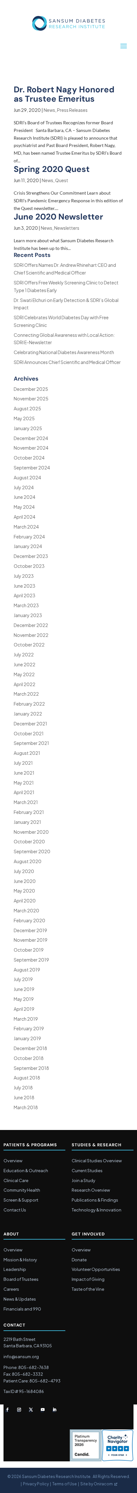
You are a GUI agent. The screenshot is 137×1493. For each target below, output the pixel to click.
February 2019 (29, 1028)
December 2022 (31, 625)
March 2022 (26, 694)
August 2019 (27, 969)
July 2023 (24, 576)
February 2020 (29, 920)
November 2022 (31, 635)
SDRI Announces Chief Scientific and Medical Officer (67, 362)
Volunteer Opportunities (96, 1269)
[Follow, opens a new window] (7, 1409)
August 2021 (27, 753)
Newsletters (66, 228)
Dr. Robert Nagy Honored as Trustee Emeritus (64, 94)
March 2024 (26, 527)
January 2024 (28, 546)
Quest (61, 180)
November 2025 (31, 398)
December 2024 (31, 438)
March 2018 (26, 1107)
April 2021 (24, 792)
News (49, 110)
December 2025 (31, 389)
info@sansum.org (21, 1356)
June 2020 (25, 881)
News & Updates (20, 1299)
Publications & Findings (95, 1200)
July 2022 (24, 654)
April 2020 (25, 900)
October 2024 (29, 457)
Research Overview (91, 1190)
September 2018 (31, 1068)
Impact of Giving (88, 1279)
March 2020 (26, 910)
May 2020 (24, 890)
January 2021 (27, 822)
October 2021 (29, 733)
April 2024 (24, 517)
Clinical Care (16, 1180)
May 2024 (24, 507)
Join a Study (83, 1180)
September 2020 (32, 851)
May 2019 (24, 999)
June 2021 (24, 773)
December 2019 (30, 930)
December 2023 (31, 556)
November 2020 (31, 832)
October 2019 (29, 950)
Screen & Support (21, 1200)
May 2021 (24, 782)
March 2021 (26, 802)
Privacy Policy (36, 1483)
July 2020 (24, 871)
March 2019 (26, 1019)
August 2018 (27, 1077)
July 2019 (23, 979)
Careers (11, 1289)
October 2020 (29, 841)
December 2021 (30, 723)
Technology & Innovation (96, 1209)
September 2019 (31, 960)
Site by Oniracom (96, 1483)
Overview (13, 1160)
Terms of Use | (66, 1483)
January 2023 (28, 615)
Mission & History (20, 1259)
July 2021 (23, 763)
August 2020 (27, 861)
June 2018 (24, 1097)
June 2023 (24, 586)
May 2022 (24, 674)
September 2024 (32, 467)
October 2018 (29, 1058)
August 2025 (27, 408)
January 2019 (27, 1038)
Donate (79, 1259)
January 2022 (28, 713)
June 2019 (24, 989)
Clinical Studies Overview (97, 1160)
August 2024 (27, 477)
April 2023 (24, 595)
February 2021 (29, 812)
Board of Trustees (21, 1279)
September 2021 (31, 743)
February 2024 (29, 536)
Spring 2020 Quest (52, 169)
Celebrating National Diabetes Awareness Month (64, 352)
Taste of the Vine (88, 1289)
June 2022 (24, 664)
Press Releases (72, 110)
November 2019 (30, 940)
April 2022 (24, 684)
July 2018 (23, 1087)
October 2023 (29, 566)
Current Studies (87, 1170)
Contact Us (15, 1209)
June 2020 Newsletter (58, 216)
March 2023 (26, 605)
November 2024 (31, 448)
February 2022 (29, 704)
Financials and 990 (22, 1308)
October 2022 (29, 644)
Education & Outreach (26, 1170)
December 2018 (30, 1048)
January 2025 (28, 428)
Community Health (22, 1190)
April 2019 (24, 1009)
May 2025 (24, 418)
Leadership (15, 1269)
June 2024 (24, 497)
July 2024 (24, 487)
